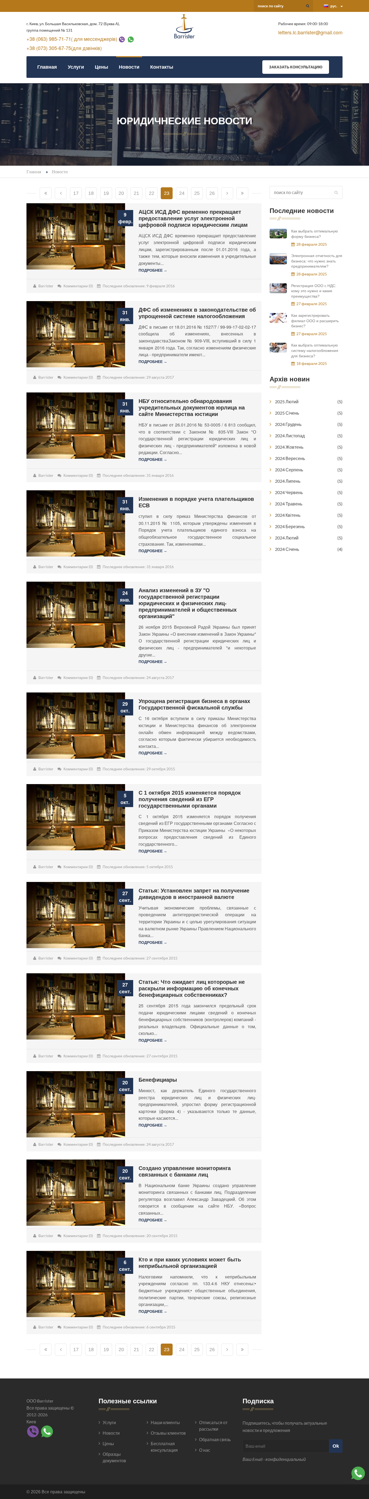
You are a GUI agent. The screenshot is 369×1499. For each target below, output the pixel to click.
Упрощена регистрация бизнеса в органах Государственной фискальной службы (194, 704)
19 (106, 193)
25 (197, 193)
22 (151, 193)
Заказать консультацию (295, 67)
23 (166, 193)
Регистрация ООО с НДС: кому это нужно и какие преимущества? (313, 291)
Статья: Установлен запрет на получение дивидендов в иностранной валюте (194, 893)
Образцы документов (114, 1457)
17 (76, 193)
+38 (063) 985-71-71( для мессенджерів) (71, 38)
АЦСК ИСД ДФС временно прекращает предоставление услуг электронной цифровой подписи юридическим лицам (193, 218)
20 (121, 193)
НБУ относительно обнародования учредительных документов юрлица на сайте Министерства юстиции (192, 407)
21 (136, 193)
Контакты (161, 67)
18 (91, 193)
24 (182, 193)
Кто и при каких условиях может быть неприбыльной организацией (190, 1262)
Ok (336, 1446)
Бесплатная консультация (164, 1447)
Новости (129, 67)
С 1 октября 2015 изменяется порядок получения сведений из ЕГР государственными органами (190, 799)
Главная (47, 67)
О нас (204, 1450)
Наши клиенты (165, 1422)
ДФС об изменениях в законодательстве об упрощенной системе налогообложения (197, 313)
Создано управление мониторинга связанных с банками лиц (185, 1171)
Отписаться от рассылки (213, 1425)
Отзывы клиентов (168, 1432)
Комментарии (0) (78, 286)
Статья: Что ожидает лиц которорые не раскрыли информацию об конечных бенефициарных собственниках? (192, 988)
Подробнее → (153, 270)
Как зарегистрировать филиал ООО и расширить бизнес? (315, 320)
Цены (101, 67)
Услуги (76, 67)
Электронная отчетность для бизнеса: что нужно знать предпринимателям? (316, 261)
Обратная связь (215, 1439)
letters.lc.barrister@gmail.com (310, 32)
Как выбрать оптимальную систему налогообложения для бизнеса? (314, 350)
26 (212, 193)
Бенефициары (158, 1080)
